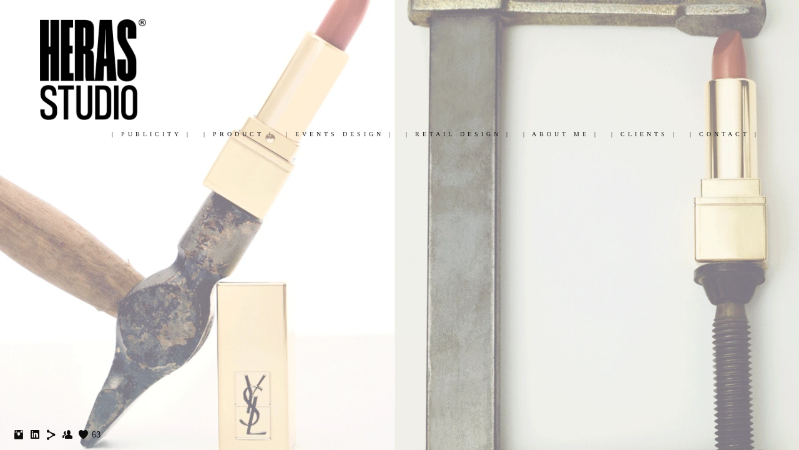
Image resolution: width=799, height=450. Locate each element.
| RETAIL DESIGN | (458, 134)
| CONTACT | (724, 134)
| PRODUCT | (238, 134)
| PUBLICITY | (151, 134)
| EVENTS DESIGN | (339, 134)
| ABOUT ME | (561, 134)
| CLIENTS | (644, 134)
